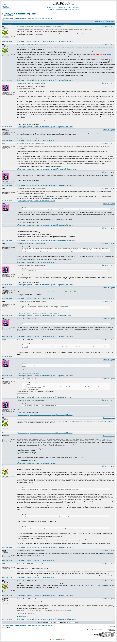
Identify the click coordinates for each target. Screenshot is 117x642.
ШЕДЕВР (72, 4)
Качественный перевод (46, 18)
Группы (69, 7)
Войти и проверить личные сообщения (65, 9)
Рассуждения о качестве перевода (19, 14)
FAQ (50, 7)
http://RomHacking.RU (22, 616)
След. (11, 15)
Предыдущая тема (99, 21)
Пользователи (61, 7)
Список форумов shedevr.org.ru (31, 18)
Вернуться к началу (7, 41)
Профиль (51, 9)
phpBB (55, 639)
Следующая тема (110, 21)
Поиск (54, 7)
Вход (77, 9)
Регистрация (76, 7)
